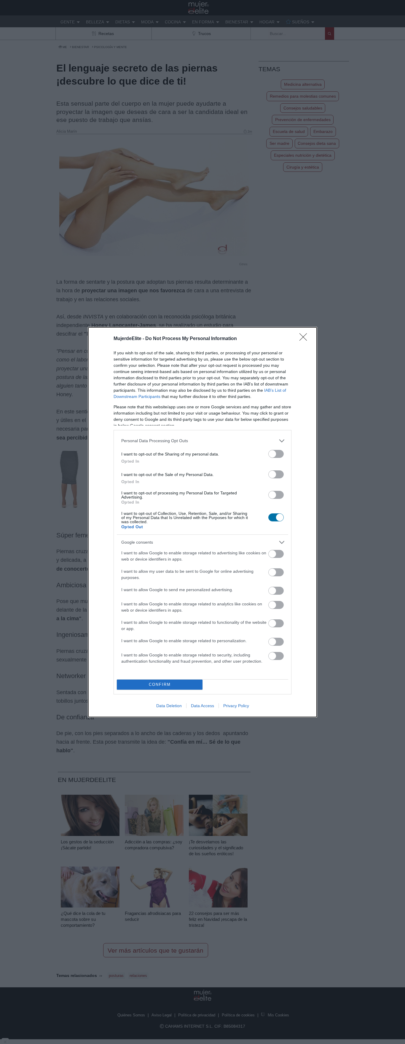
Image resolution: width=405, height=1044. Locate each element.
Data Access (202, 705)
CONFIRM (160, 684)
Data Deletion (169, 705)
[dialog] (202, 522)
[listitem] (202, 441)
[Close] (305, 339)
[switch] (276, 454)
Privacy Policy (236, 705)
